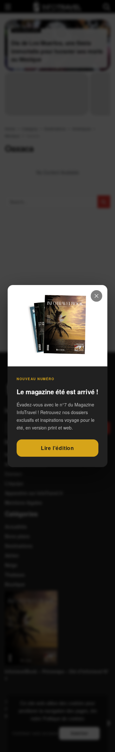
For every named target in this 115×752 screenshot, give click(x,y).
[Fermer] (96, 296)
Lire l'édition (57, 448)
